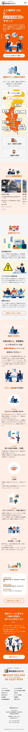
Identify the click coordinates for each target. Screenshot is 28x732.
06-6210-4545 (14, 679)
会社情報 (4, 697)
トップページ (5, 688)
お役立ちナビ (5, 692)
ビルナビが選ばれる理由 (13, 56)
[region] (14, 195)
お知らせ (16, 692)
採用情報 (16, 697)
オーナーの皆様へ (18, 695)
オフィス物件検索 (6, 690)
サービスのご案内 (18, 688)
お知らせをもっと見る (13, 601)
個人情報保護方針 (6, 699)
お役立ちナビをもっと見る (13, 313)
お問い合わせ (8, 414)
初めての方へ (5, 695)
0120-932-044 (16, 675)
